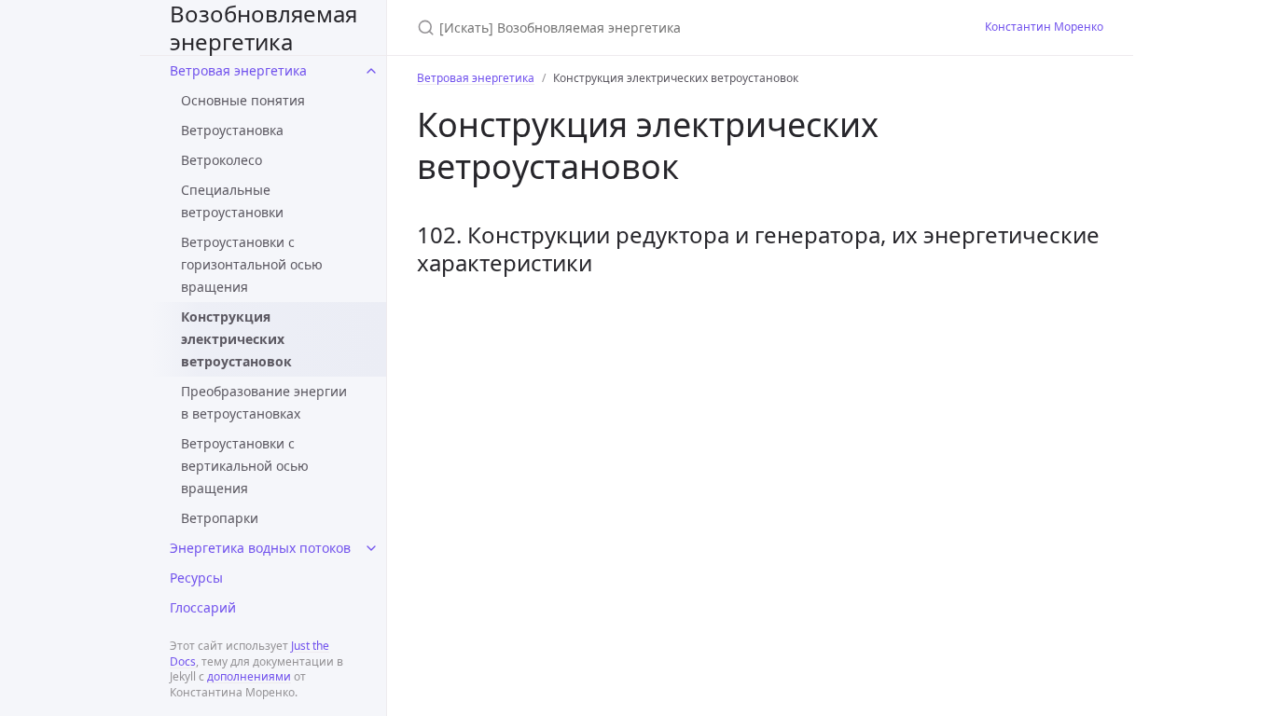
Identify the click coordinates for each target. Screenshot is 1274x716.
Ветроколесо (221, 160)
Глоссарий (203, 607)
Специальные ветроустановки (232, 201)
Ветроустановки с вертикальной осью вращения (245, 465)
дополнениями (249, 676)
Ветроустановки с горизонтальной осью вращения (252, 264)
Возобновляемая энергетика (263, 27)
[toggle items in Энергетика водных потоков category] (371, 548)
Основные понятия (243, 100)
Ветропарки (219, 518)
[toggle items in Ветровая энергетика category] (371, 71)
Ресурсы (196, 577)
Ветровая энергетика (238, 70)
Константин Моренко (1044, 26)
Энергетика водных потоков (260, 548)
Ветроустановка (232, 130)
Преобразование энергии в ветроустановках (264, 402)
